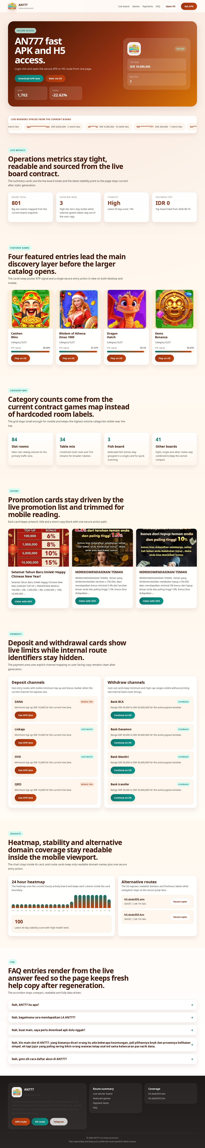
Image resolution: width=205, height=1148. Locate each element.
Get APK (188, 6)
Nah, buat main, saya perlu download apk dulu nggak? (48, 1030)
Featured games (102, 1098)
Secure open (180, 901)
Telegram (59, 1121)
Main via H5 (55, 78)
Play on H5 (20, 358)
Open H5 (170, 6)
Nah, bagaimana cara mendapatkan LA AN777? (43, 1017)
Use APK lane (25, 715)
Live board (123, 6)
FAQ (158, 6)
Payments (148, 6)
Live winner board (102, 1093)
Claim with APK (23, 601)
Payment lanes (101, 1102)
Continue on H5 (122, 715)
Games (136, 6)
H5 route (40, 1121)
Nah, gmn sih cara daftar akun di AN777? (39, 1059)
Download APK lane (29, 78)
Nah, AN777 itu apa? (25, 1005)
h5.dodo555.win (156, 1093)
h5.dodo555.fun (156, 1098)
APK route (20, 1121)
